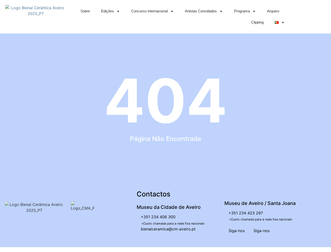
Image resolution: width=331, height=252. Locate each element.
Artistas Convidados (201, 11)
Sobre (85, 11)
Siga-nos (236, 230)
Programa (242, 11)
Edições (107, 11)
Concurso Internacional (149, 11)
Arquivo (273, 11)
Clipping (257, 22)
